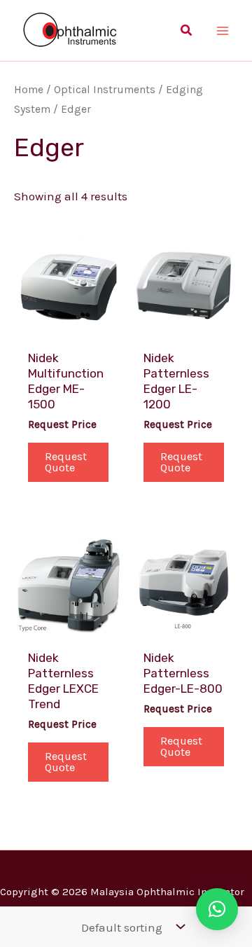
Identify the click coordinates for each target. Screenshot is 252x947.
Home (28, 89)
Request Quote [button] (66, 462)
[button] (187, 31)
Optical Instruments (104, 89)
